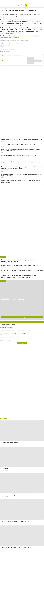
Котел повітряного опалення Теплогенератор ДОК (15, 521)
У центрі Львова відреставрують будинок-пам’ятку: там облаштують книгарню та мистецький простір (18, 276)
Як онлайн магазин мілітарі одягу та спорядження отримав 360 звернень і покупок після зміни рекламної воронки (21, 167)
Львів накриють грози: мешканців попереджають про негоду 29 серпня (21, 266)
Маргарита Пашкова (6, 45)
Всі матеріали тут (22, 317)
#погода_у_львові (9, 43)
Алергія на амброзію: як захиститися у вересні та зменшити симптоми (20, 162)
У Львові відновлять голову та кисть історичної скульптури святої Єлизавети (19, 156)
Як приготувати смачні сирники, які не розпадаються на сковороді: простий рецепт (18, 261)
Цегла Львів (5, 468)
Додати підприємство (22, 343)
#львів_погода (15, 43)
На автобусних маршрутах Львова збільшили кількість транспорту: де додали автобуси (20, 181)
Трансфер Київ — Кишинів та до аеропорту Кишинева (16, 547)
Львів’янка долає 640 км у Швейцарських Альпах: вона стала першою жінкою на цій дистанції (20, 149)
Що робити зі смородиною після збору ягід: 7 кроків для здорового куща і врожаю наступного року (22, 271)
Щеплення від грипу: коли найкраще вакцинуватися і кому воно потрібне (21, 139)
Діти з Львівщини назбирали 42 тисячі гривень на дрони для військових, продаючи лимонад (21, 175)
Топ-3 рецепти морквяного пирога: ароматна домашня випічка (18, 144)
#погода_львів (2, 43)
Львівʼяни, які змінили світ (13, 299)
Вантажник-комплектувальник (10, 442)
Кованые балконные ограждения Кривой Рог (14, 495)
